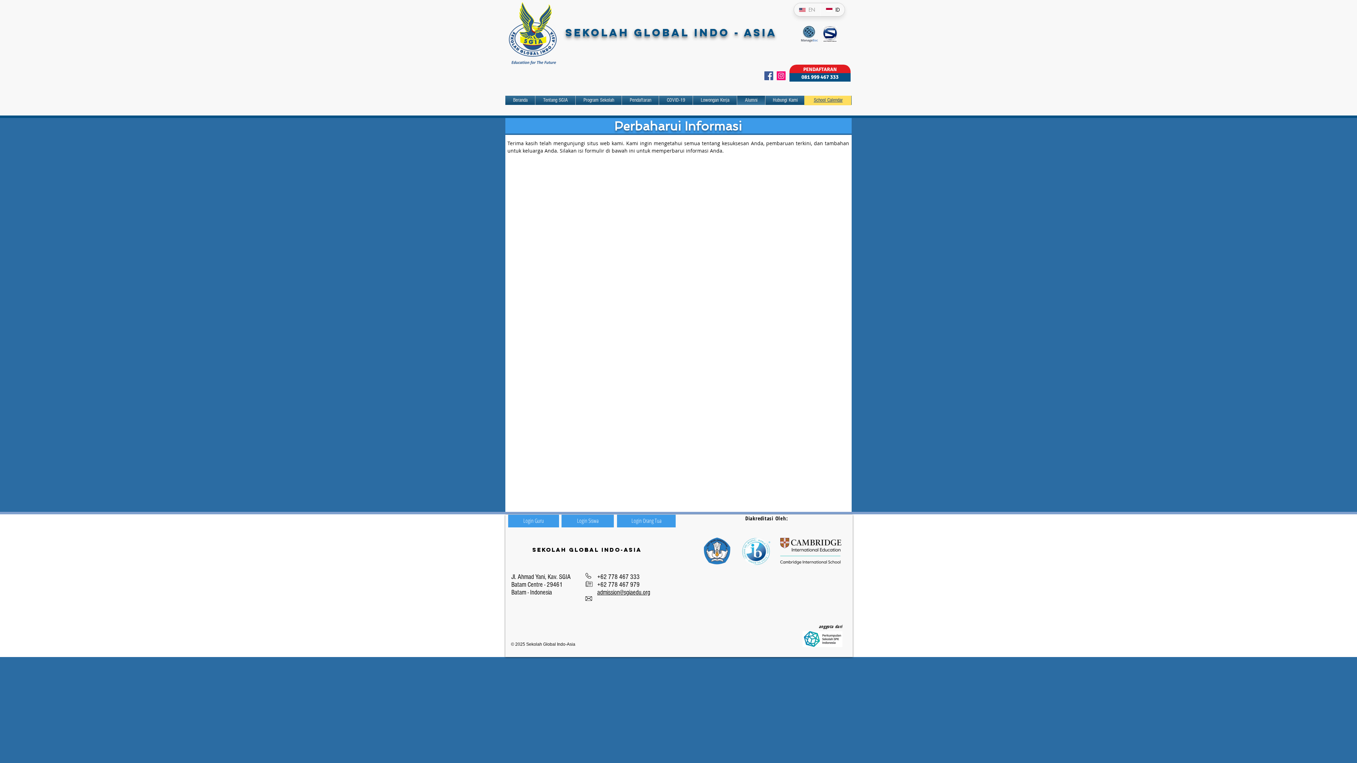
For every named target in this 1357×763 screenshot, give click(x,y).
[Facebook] (768, 75)
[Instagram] (781, 75)
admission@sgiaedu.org (623, 592)
